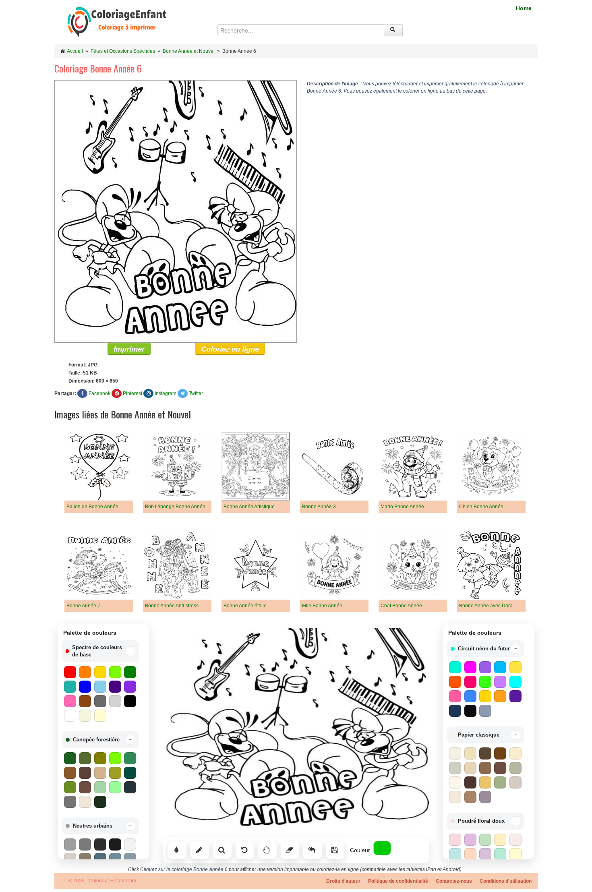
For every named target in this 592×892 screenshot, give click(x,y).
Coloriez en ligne (230, 349)
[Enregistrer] (335, 850)
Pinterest (132, 393)
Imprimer (129, 349)
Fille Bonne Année (322, 605)
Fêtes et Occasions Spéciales (123, 51)
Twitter (196, 393)
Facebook (99, 393)
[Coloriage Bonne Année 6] (175, 211)
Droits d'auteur (343, 881)
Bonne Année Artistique (249, 506)
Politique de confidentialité (398, 881)
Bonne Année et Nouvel (189, 51)
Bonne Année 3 (319, 506)
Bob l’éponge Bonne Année (175, 506)
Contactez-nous (454, 881)
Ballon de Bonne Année (92, 506)
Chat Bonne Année (401, 605)
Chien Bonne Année (481, 506)
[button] (100, 651)
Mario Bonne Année (402, 506)
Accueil (75, 51)
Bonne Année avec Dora (486, 605)
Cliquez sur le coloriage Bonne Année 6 (184, 869)
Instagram (165, 393)
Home (524, 8)
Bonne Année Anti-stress (172, 605)
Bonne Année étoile (245, 605)
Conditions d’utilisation (506, 881)
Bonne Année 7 (83, 605)
